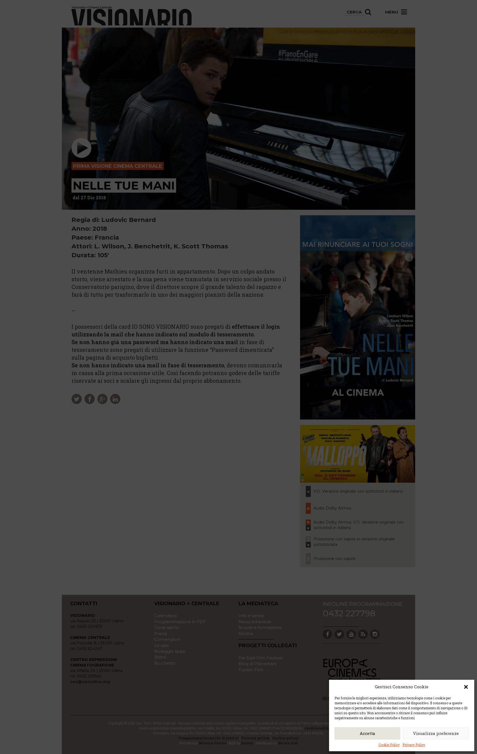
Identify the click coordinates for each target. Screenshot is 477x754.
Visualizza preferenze (436, 733)
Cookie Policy (389, 744)
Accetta (367, 733)
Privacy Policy (413, 744)
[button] (466, 687)
